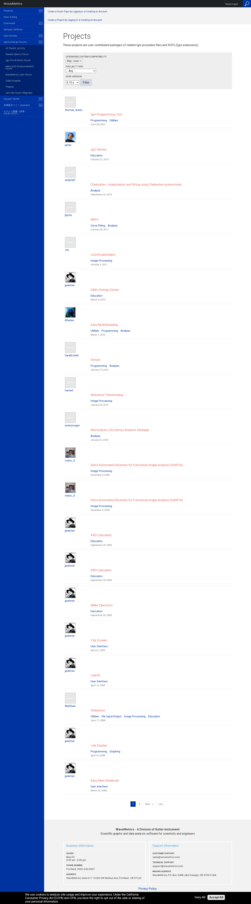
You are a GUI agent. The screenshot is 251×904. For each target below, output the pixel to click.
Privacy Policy (147, 888)
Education (97, 155)
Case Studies (10, 36)
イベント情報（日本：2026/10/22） (15, 112)
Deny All (200, 897)
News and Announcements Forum (20, 67)
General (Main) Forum (17, 54)
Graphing (115, 751)
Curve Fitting (98, 225)
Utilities (114, 120)
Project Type (74, 66)
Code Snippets (13, 80)
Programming (99, 120)
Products (8, 11)
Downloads (9, 23)
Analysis (95, 190)
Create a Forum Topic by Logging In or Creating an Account (77, 11)
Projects (10, 87)
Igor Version (74, 76)
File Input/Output (111, 716)
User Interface (99, 646)
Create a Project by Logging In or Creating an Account (75, 20)
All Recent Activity (15, 48)
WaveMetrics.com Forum (19, 74)
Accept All (216, 897)
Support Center (11, 99)
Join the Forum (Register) (19, 93)
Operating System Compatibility (86, 56)
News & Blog (10, 17)
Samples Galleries (13, 29)
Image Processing (101, 260)
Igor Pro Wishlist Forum (18, 60)
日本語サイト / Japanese (17, 105)
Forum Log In (231, 4)
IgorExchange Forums (15, 42)
